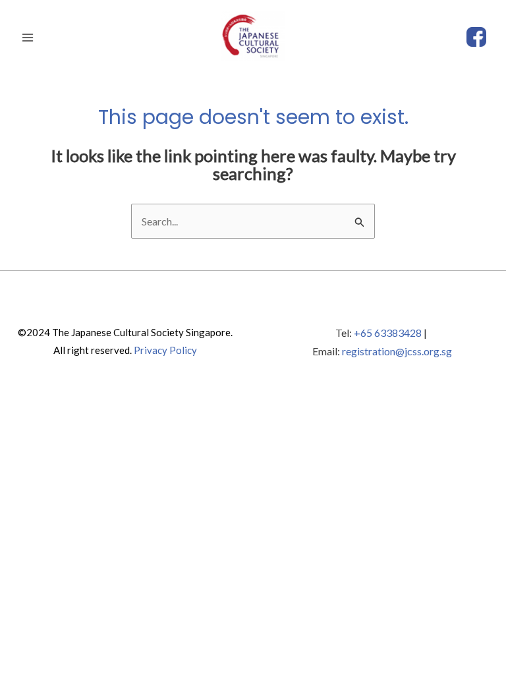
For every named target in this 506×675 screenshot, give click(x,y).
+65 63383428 (388, 332)
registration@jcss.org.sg (397, 351)
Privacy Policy (165, 350)
